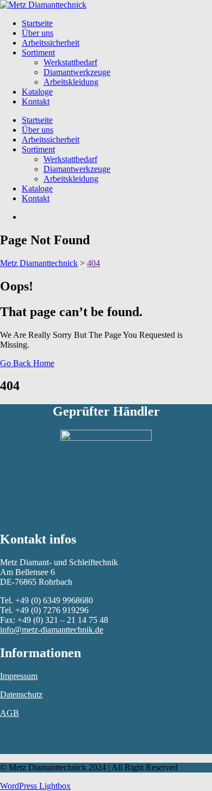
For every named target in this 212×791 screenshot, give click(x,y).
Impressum (19, 676)
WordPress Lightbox (35, 785)
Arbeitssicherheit (50, 42)
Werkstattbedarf (70, 62)
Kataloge (37, 91)
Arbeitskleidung (70, 81)
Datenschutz (21, 694)
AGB (9, 713)
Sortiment (38, 52)
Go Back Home (27, 363)
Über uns (37, 33)
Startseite (37, 23)
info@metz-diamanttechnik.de (51, 629)
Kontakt (35, 101)
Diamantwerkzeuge (76, 72)
